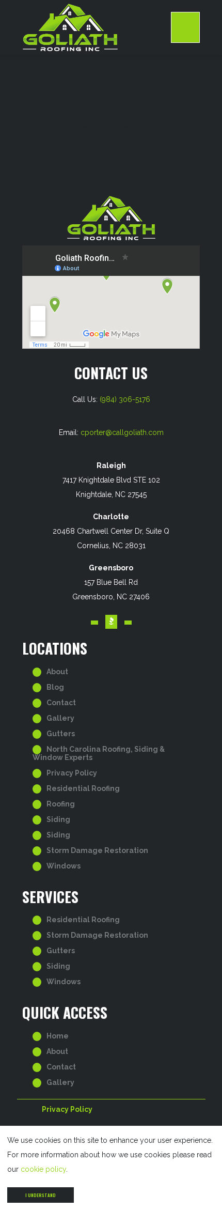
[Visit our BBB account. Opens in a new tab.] (111, 622)
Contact (61, 703)
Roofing (60, 804)
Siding (58, 819)
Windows (63, 866)
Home (57, 1036)
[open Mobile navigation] (185, 27)
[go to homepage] (96, 27)
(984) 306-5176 (125, 399)
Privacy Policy (71, 773)
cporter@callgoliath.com (122, 432)
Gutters (60, 734)
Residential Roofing (83, 788)
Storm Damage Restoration (97, 850)
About (57, 672)
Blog (55, 687)
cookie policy (43, 1169)
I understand (40, 1195)
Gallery (60, 718)
